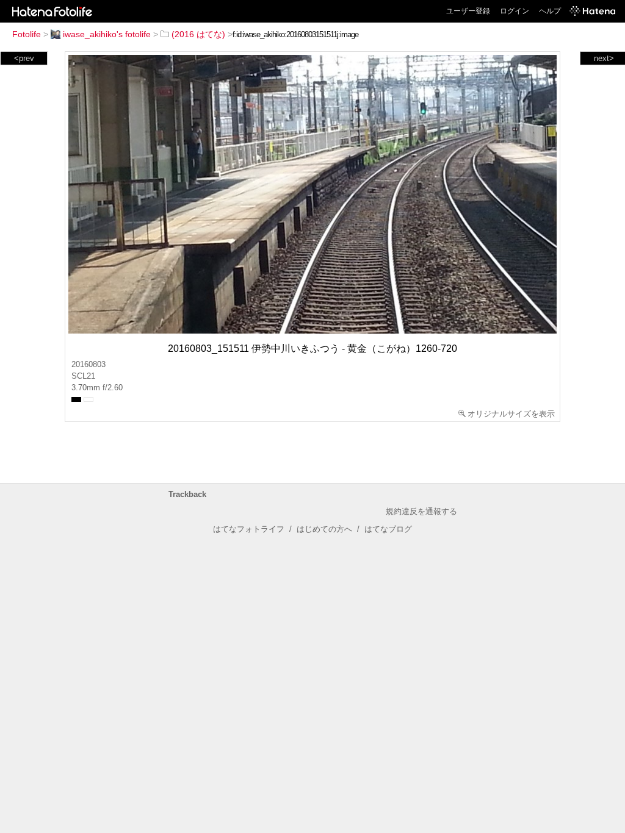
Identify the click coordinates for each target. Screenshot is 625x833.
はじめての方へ (324, 529)
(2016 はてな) (198, 34)
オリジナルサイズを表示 (511, 413)
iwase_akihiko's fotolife (107, 34)
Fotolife (26, 34)
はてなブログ (388, 529)
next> (604, 58)
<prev (24, 58)
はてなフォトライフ (248, 529)
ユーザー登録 (468, 11)
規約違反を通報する (421, 511)
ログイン (514, 11)
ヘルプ (550, 11)
